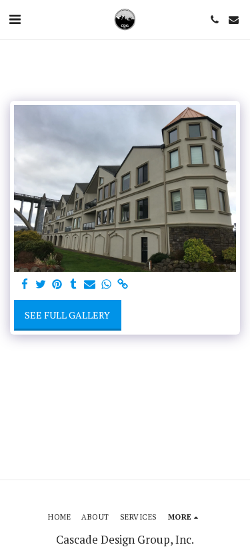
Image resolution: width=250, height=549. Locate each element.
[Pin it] (57, 285)
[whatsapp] (107, 285)
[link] (123, 285)
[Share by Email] (90, 285)
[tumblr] (74, 285)
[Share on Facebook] (25, 285)
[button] (14, 19)
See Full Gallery (67, 315)
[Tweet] (41, 285)
